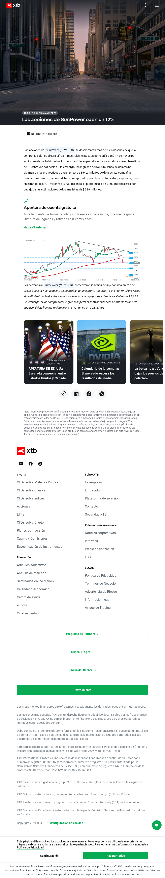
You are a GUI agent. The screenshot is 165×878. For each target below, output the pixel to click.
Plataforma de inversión (102, 498)
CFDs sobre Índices (31, 498)
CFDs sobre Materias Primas (37, 482)
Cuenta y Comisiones (32, 538)
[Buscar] (146, 5)
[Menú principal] (157, 5)
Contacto (91, 506)
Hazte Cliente (83, 690)
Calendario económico (33, 589)
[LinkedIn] (76, 394)
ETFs (20, 514)
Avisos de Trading (98, 607)
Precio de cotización (99, 549)
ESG (88, 557)
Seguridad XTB (96, 514)
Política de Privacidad (100, 575)
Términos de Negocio (100, 583)
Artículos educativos (31, 565)
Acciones (23, 506)
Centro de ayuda (28, 597)
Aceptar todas (116, 856)
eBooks (22, 605)
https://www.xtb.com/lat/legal (100, 751)
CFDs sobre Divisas (31, 490)
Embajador (93, 490)
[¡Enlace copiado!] (63, 394)
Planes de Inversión (31, 530)
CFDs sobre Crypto (30, 522)
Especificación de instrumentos (39, 546)
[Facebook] (89, 394)
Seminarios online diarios (35, 581)
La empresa (93, 482)
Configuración (49, 856)
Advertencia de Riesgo (101, 591)
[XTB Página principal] (11, 5)
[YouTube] (21, 464)
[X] (102, 394)
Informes (91, 541)
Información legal (97, 599)
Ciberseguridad (28, 613)
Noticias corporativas (100, 533)
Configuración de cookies (66, 823)
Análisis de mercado (31, 573)
